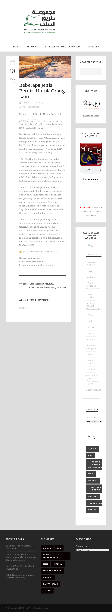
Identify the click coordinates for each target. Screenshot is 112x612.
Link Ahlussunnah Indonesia (62, 47)
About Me (32, 47)
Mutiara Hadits (96, 488)
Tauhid (91, 369)
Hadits (35, 107)
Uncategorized (93, 390)
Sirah (91, 354)
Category (93, 47)
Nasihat (91, 339)
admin (25, 103)
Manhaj (91, 333)
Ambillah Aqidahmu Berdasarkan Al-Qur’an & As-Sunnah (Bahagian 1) (21, 557)
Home (16, 47)
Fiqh (29, 107)
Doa (90, 455)
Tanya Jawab (95, 503)
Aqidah (91, 277)
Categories (93, 254)
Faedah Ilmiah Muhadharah (96, 464)
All (24, 107)
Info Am (91, 327)
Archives (91, 417)
